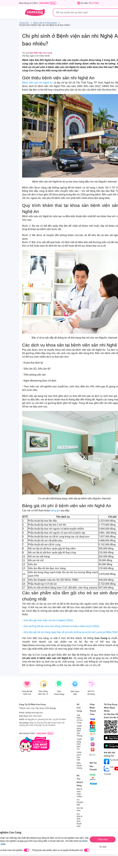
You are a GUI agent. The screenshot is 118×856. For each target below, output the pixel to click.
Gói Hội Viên (80, 809)
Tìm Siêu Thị (89, 3)
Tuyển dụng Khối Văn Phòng (79, 731)
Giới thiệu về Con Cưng (80, 719)
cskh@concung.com (34, 712)
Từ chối (102, 847)
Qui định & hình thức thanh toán (79, 820)
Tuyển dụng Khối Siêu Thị (79, 744)
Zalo (111, 767)
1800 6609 (44, 3)
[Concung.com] (35, 12)
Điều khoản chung (79, 765)
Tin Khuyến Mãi (80, 802)
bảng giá (55, 510)
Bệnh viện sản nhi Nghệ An (37, 82)
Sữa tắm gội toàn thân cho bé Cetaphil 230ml (48, 620)
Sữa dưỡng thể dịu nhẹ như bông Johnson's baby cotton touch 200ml (61, 626)
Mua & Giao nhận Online (79, 793)
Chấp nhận (102, 839)
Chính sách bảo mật (79, 756)
